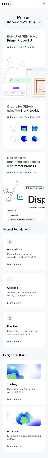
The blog (12, 384)
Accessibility (14, 249)
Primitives (13, 326)
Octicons (12, 287)
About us (12, 431)
